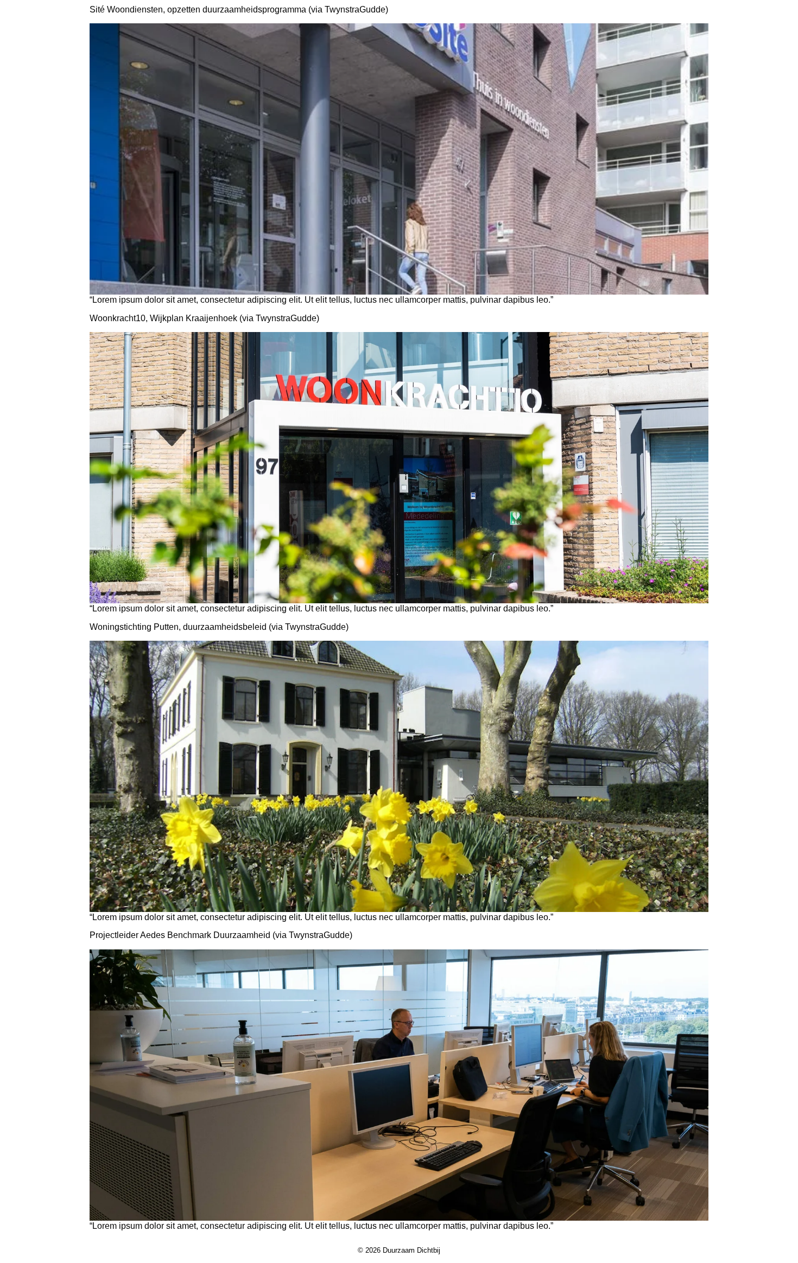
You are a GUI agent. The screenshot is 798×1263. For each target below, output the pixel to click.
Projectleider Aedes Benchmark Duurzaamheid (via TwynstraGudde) (221, 935)
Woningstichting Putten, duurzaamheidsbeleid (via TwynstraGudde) (219, 627)
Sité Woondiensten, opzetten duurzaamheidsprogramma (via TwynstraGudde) (239, 9)
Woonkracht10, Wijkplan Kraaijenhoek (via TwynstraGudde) (204, 318)
